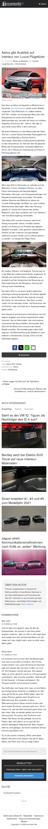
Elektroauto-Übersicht (13, 815)
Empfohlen (7, 409)
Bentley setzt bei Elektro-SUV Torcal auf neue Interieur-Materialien (22, 459)
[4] (9, 69)
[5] (12, 69)
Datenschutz (12, 818)
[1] (3, 69)
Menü (43, 3)
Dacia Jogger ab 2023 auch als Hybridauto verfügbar (20, 382)
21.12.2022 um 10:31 (9, 654)
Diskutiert (28, 409)
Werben (24, 821)
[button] (43, 80)
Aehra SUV (10, 364)
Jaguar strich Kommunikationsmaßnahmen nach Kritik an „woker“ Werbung (24, 542)
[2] (5, 69)
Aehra (15, 367)
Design (19, 364)
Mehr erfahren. (28, 604)
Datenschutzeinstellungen (29, 818)
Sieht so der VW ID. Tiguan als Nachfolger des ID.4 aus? (23, 417)
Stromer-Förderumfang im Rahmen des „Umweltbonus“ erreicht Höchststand (30, 390)
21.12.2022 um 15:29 (9, 624)
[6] (14, 69)
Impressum (38, 815)
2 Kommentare (20, 64)
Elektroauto (12, 369)
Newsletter (25, 355)
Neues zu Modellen (20, 61)
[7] (16, 69)
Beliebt (18, 409)
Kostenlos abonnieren (24, 775)
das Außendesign (18, 108)
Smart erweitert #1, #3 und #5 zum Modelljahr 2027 (23, 500)
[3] (7, 69)
